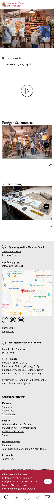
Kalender (7, 445)
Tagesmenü (8, 458)
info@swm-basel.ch (13, 265)
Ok (47, 481)
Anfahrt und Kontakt (13, 431)
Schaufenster (9, 414)
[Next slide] (46, 146)
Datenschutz (9, 327)
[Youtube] (21, 320)
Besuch (6, 420)
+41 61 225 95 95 (11, 262)
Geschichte (8, 410)
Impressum (8, 331)
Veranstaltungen (11, 441)
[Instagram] (13, 320)
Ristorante (7, 455)
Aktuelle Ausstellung (13, 396)
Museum (6, 403)
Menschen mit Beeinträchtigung (19, 427)
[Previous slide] (7, 146)
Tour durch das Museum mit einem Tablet (24, 448)
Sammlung (8, 406)
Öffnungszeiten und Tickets (16, 424)
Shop (5, 435)
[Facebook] (5, 320)
